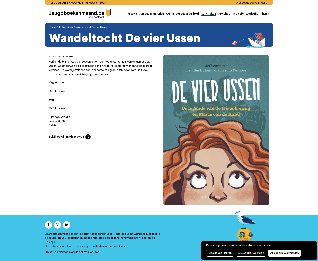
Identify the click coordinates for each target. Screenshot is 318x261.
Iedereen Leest (104, 234)
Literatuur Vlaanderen (65, 238)
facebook (48, 225)
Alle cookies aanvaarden (284, 253)
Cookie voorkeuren (220, 253)
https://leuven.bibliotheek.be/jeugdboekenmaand (80, 74)
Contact (93, 252)
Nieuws (132, 14)
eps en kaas (117, 246)
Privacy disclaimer (56, 252)
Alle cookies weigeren (251, 253)
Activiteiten (208, 14)
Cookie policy (78, 252)
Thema (264, 14)
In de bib (238, 14)
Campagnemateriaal (151, 14)
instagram (57, 225)
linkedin (66, 225)
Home (52, 27)
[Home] (80, 13)
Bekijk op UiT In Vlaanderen (66, 136)
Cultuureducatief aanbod (182, 14)
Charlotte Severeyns (78, 246)
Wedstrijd (252, 14)
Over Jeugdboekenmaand (251, 2)
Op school (224, 14)
